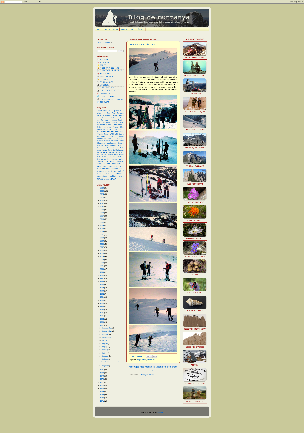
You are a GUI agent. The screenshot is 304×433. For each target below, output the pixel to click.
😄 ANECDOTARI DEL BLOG (108, 68)
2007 (102, 247)
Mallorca (120, 138)
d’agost (105, 340)
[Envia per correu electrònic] (147, 356)
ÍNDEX (141, 29)
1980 (102, 373)
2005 (102, 253)
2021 (102, 203)
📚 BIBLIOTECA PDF (105, 76)
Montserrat (111, 143)
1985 (102, 316)
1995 (102, 285)
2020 (102, 206)
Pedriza (109, 148)
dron (99, 169)
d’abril (104, 353)
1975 (102, 388)
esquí (139, 360)
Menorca (100, 141)
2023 (102, 197)
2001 (102, 266)
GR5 (108, 131)
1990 (102, 300)
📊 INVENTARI (103, 59)
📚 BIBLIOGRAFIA (104, 73)
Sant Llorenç (102, 150)
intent (144, 360)
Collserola (114, 122)
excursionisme (103, 171)
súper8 (121, 176)
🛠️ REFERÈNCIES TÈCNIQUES (109, 71)
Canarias (114, 120)
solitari (113, 176)
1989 (102, 303)
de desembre (107, 328)
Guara (121, 134)
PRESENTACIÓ (111, 29)
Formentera (107, 127)
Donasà (109, 125)
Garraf (106, 134)
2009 (102, 241)
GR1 (122, 127)
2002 (102, 263)
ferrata (113, 171)
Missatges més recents (140, 366)
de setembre (107, 337)
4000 (110, 111)
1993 (102, 291)
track (100, 178)
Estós (99, 127)
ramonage (120, 174)
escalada (106, 169)
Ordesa (113, 146)
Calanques (115, 118)
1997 (102, 278)
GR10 (99, 129)
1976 (102, 385)
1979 (102, 376)
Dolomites (101, 125)
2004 (102, 256)
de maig (105, 350)
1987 (102, 310)
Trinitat (115, 155)
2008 (102, 244)
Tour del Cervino (114, 152)
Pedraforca (101, 148)
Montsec (120, 141)
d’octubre (105, 334)
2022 (102, 200)
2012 (102, 232)
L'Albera (111, 136)
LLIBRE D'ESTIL (127, 29)
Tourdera (110, 154)
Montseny (101, 143)
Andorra (108, 115)
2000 (99, 111)
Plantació (116, 148)
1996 (102, 281)
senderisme (102, 176)
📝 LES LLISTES (103, 79)
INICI (99, 29)
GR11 (111, 129)
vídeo (113, 178)
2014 (102, 225)
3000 (105, 111)
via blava (106, 179)
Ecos (115, 125)
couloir (110, 166)
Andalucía (100, 115)
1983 (102, 322)
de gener (105, 366)
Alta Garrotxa (118, 113)
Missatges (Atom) (147, 375)
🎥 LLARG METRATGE (106, 91)
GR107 (105, 129)
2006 (102, 250)
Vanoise (100, 161)
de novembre (107, 331)
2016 (102, 219)
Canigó (121, 120)
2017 (102, 216)
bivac (99, 166)
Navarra (120, 143)
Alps (122, 111)
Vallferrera (114, 159)
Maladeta (111, 138)
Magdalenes (102, 138)
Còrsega (121, 122)
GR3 (104, 131)
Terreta (105, 152)
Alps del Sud (103, 113)
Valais (99, 157)
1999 (102, 272)
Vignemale (120, 161)
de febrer (105, 359)
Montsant (114, 141)
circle (105, 166)
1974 (102, 392)
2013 (102, 228)
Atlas (99, 118)
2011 (102, 235)
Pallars (121, 145)
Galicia (99, 134)
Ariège (121, 115)
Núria (107, 146)
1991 (102, 297)
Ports (122, 148)
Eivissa (121, 125)
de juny (105, 347)
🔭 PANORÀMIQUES (105, 82)
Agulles (115, 111)
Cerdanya (106, 122)
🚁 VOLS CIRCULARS (105, 88)
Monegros (107, 141)
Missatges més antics (166, 366)
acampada (101, 164)
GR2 (116, 129)
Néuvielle (100, 146)
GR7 (112, 131)
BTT (104, 118)
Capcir (99, 122)
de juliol (105, 344)
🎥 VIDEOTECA (103, 85)
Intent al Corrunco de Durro (142, 44)
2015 (102, 222)
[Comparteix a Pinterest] (156, 356)
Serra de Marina (114, 150)
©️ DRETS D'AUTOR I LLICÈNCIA (110, 99)
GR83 (117, 131)
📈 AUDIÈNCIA (103, 62)
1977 (102, 382)
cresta (121, 166)
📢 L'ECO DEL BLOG (105, 93)
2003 (102, 260)
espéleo (114, 169)
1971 (102, 401)
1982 (102, 325)
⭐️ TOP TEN (102, 65)
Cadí (108, 118)
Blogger (160, 412)
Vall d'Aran (114, 157)
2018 (102, 213)
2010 (102, 238)
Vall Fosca (105, 157)
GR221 (121, 129)
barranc (120, 164)
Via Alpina (109, 161)
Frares (115, 127)
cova (116, 166)
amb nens (111, 164)
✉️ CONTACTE (103, 102)
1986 (102, 313)
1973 (102, 395)
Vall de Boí (151, 360)
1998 (102, 275)
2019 (102, 210)
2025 (102, 191)
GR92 (121, 131)
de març (105, 356)
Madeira (121, 136)
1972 (102, 398)
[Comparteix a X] (151, 356)
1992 (102, 294)
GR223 (99, 131)
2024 (102, 194)
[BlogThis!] (149, 356)
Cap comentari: (137, 356)
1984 (102, 319)
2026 (102, 188)
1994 (102, 288)
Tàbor (121, 155)
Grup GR (114, 134)
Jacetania (101, 136)
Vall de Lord (106, 159)
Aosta (115, 115)
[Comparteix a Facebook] (153, 356)
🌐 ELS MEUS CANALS (106, 96)
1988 (102, 306)
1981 (102, 370)
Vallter (121, 159)
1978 (102, 379)
